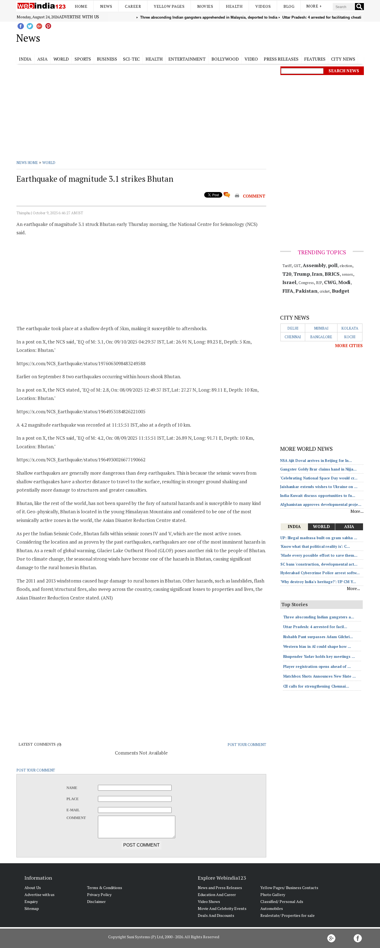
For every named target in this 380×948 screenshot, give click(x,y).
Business (107, 59)
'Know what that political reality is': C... (315, 546)
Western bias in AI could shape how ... (317, 646)
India (25, 59)
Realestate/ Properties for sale (287, 915)
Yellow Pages (169, 6)
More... (357, 511)
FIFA (287, 290)
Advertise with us (79, 16)
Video (251, 59)
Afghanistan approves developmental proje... (320, 504)
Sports (83, 59)
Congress (306, 282)
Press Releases (281, 59)
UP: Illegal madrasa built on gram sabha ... (318, 537)
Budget (340, 290)
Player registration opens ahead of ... (317, 666)
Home (81, 6)
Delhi (292, 328)
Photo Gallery (272, 894)
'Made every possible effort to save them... (318, 555)
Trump (301, 273)
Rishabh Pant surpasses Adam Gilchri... (318, 636)
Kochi (350, 336)
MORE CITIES (349, 345)
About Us (32, 887)
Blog (288, 6)
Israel (289, 282)
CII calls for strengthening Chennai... (316, 686)
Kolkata (349, 328)
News (106, 6)
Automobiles (271, 908)
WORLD (49, 162)
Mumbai (321, 328)
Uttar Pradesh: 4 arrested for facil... (315, 626)
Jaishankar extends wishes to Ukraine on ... (318, 486)
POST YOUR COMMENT (247, 744)
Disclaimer (96, 901)
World (61, 59)
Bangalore (321, 336)
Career (133, 6)
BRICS (332, 273)
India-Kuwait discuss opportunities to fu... (317, 495)
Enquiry (31, 901)
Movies (205, 6)
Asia (42, 59)
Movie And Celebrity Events (222, 908)
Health (234, 6)
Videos (263, 6)
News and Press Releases (220, 887)
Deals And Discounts (216, 915)
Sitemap (31, 908)
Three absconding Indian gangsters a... (318, 616)
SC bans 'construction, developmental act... (318, 564)
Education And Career (217, 894)
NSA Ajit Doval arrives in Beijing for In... (316, 460)
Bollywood (225, 59)
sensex (347, 274)
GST (297, 265)
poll (332, 265)
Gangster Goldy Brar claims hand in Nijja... (318, 469)
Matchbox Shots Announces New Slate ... (319, 676)
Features (314, 59)
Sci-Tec (131, 59)
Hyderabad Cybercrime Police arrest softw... (320, 572)
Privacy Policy (99, 894)
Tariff (287, 265)
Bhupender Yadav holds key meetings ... (319, 656)
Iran (317, 273)
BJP (319, 282)
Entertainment (187, 59)
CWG (330, 282)
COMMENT (254, 196)
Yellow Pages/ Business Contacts (289, 887)
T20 (287, 273)
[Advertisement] (218, 37)
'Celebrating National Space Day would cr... (318, 478)
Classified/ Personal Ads (281, 901)
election (346, 265)
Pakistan (306, 290)
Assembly (314, 265)
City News (343, 59)
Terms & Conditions (104, 887)
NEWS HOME (27, 162)
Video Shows (209, 901)
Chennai (293, 336)
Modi (344, 282)
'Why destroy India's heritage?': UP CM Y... (318, 581)
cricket (325, 291)
